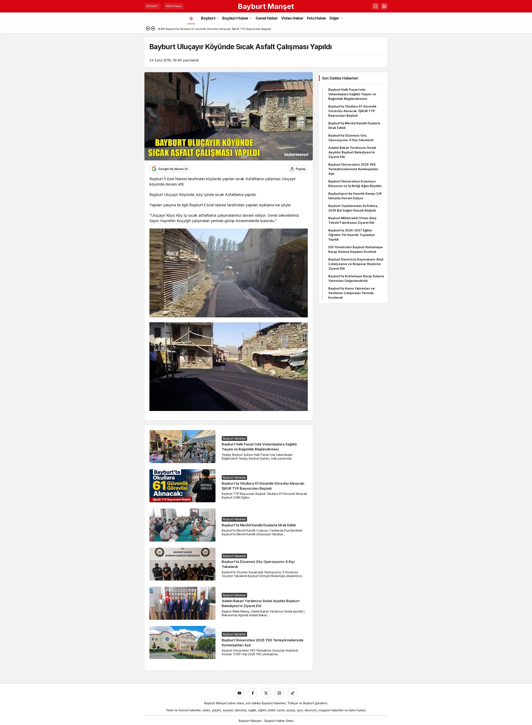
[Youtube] (239, 693)
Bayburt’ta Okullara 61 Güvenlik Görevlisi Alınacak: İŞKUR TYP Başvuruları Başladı (352, 110)
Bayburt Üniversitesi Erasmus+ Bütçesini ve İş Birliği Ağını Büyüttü (354, 183)
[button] (384, 6)
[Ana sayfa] (191, 18)
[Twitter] (266, 693)
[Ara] (375, 6)
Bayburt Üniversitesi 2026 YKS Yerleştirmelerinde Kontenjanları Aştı (353, 169)
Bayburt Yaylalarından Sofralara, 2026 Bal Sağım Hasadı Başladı (353, 208)
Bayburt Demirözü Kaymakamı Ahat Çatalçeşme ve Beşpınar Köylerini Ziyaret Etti (355, 263)
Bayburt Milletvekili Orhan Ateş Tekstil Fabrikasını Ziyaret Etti (352, 220)
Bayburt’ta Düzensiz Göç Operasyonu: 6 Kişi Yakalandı (350, 137)
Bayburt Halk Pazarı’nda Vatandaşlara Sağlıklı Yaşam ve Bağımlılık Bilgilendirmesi (352, 94)
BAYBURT (152, 6)
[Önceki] (147, 29)
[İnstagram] (279, 693)
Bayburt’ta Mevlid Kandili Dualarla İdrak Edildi (259, 525)
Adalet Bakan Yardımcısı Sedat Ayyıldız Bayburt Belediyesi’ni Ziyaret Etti (352, 152)
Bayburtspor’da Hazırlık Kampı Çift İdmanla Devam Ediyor (355, 196)
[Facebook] (253, 693)
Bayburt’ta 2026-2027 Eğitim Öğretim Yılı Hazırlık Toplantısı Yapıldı (351, 234)
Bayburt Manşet (266, 6)
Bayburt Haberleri (234, 438)
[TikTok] (293, 693)
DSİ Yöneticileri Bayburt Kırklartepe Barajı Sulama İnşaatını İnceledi (355, 249)
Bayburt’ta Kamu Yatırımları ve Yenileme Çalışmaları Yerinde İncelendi (351, 293)
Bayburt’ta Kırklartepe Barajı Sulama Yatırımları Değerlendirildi (356, 278)
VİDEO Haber (174, 6)
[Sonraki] (152, 29)
